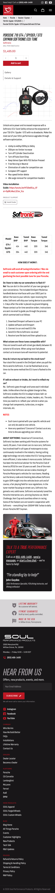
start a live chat (27, 560)
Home (5, 17)
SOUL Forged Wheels (11, 810)
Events (6, 833)
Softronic (7, 42)
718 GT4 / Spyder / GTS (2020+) (13, 21)
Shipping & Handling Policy (14, 863)
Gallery (8, 72)
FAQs (5, 736)
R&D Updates (8, 849)
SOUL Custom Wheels (12, 815)
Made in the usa (27, 619)
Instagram (11, 709)
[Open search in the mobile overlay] (35, 10)
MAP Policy (7, 875)
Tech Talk (7, 845)
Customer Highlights (12, 837)
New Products (9, 841)
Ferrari (6, 788)
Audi (5, 792)
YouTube (11, 718)
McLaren (6, 784)
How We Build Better (11, 732)
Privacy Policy (9, 871)
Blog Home (7, 824)
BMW (5, 796)
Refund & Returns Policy (13, 859)
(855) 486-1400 (25, 2)
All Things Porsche (11, 828)
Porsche (12, 17)
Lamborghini (8, 780)
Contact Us (8, 748)
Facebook (11, 713)
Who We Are (8, 728)
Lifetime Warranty (11, 744)
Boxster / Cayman (24, 17)
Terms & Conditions (11, 867)
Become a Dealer (10, 762)
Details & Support (13, 78)
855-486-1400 (24, 557)
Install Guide (11, 202)
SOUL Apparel (9, 806)
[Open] (50, 10)
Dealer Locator (9, 758)
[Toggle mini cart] (42, 10)
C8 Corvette (8, 776)
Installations (8, 740)
